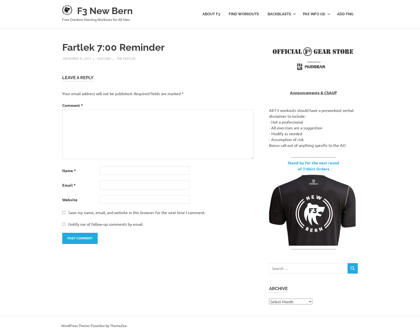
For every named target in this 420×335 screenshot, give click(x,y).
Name (69, 170)
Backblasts (279, 14)
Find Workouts (244, 14)
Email (69, 185)
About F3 (211, 14)
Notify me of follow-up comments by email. (105, 224)
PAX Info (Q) (314, 14)
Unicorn (104, 58)
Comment (72, 105)
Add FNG (345, 14)
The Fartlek (126, 58)
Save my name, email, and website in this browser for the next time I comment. (136, 212)
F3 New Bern (105, 10)
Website (69, 199)
